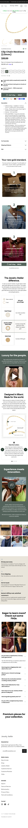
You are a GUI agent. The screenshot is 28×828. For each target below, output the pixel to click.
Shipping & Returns (6, 145)
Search (3, 783)
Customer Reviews (6, 771)
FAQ (2, 149)
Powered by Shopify (6, 816)
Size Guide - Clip (4, 75)
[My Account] (21, 6)
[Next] (25, 449)
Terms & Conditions (7, 795)
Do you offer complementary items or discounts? (12, 701)
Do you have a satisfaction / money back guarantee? (12, 656)
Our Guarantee (5, 141)
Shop (2, 763)
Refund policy (5, 789)
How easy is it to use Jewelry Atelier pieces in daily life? (12, 691)
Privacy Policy (5, 792)
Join (24, 750)
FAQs (2, 774)
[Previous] (2, 449)
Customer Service (6, 768)
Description (4, 103)
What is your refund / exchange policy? (11, 673)
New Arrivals (4, 760)
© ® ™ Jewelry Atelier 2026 (8, 813)
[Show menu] (2, 6)
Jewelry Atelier (5, 766)
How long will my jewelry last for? (11, 696)
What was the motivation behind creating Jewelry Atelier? (11, 679)
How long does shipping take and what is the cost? (11, 668)
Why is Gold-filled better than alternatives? (10, 685)
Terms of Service (6, 786)
